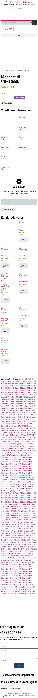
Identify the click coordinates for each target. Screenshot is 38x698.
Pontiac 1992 (26, 484)
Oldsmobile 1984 (17, 468)
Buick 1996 (32, 388)
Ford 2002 (30, 437)
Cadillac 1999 (22, 406)
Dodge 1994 (27, 433)
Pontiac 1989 (14, 589)
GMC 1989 (28, 551)
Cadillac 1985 (22, 399)
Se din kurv (19, 186)
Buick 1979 (19, 381)
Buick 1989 (18, 386)
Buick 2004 (18, 392)
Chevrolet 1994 (24, 417)
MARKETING (25, 689)
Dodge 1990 (30, 430)
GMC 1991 (14, 446)
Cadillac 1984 (14, 399)
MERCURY (19, 450)
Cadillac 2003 (22, 408)
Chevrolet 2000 (15, 421)
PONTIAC (9, 480)
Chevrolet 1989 (9, 415)
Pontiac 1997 (14, 594)
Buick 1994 (18, 388)
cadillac (10, 504)
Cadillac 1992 (14, 404)
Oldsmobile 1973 (27, 459)
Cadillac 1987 (5, 401)
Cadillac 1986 (31, 399)
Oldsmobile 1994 (27, 475)
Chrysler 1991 (31, 428)
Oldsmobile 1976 (27, 462)
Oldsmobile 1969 (17, 457)
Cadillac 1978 (33, 395)
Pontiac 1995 (17, 486)
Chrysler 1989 (14, 428)
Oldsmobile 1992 (6, 475)
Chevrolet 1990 (18, 415)
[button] (19, 35)
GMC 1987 (21, 444)
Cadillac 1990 (31, 401)
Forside (3, 70)
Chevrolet (11, 410)
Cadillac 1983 (5, 399)
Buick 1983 (11, 383)
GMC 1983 (27, 442)
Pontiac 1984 (25, 480)
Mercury (24, 450)
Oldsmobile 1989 (6, 473)
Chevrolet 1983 (19, 410)
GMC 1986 (14, 444)
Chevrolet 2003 (9, 424)
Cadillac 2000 (31, 406)
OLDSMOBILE (9, 455)
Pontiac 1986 (9, 482)
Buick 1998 (11, 390)
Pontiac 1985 (14, 587)
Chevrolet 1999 (5, 421)
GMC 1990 (8, 446)
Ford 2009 (4, 442)
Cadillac (17, 395)
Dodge (16, 430)
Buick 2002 (4, 392)
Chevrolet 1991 (28, 415)
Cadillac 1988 (14, 401)
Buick (9, 381)
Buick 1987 (4, 386)
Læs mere (4, 330)
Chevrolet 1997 (18, 419)
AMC (26, 379)
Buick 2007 (4, 395)
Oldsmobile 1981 (17, 466)
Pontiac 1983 (16, 480)
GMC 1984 (31, 549)
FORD (28, 435)
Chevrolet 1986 (15, 412)
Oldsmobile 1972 (17, 459)
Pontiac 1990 (9, 484)
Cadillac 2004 (31, 408)
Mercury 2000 (5, 453)
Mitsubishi (30, 453)
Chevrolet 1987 (24, 412)
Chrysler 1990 (23, 428)
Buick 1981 (33, 381)
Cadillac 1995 (5, 406)
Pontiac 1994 (9, 486)
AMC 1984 (4, 491)
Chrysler (29, 426)
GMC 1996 (14, 448)
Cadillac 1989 (22, 401)
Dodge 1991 (4, 433)
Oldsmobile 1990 (17, 473)
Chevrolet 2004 (18, 424)
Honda (20, 448)
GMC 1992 (21, 446)
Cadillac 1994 (31, 404)
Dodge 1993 (20, 433)
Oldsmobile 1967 (26, 455)
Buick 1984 (18, 383)
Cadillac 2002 (14, 408)
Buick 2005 (25, 392)
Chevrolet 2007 (15, 426)
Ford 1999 (10, 437)
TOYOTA (15, 488)
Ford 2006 (20, 439)
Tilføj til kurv (19, 97)
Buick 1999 (18, 390)
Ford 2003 (4, 547)
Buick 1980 (26, 381)
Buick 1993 (11, 388)
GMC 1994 (28, 553)
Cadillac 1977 (24, 395)
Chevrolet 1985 (5, 412)
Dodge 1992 (12, 433)
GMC (7, 70)
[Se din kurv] (19, 181)
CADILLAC (11, 395)
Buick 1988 (11, 386)
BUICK (13, 381)
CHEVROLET (4, 410)
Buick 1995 (25, 388)
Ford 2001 (23, 437)
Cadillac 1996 (14, 406)
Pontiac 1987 (17, 482)
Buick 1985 (25, 383)
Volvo (20, 488)
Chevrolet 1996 (9, 419)
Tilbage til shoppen (9, 209)
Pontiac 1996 (26, 486)
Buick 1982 (4, 383)
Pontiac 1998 (9, 488)
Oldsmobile (17, 455)
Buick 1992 (4, 388)
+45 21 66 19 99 (10, 632)
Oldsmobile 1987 (17, 471)
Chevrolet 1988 (18, 522)
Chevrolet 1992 (5, 417)
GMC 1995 (8, 448)
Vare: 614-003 (8, 103)
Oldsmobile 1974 (6, 462)
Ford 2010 (10, 442)
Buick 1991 (32, 386)
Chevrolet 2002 (18, 531)
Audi (6, 381)
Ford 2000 (17, 437)
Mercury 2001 (14, 453)
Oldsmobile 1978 (17, 464)
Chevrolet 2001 (24, 421)
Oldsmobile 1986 (6, 471)
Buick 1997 (4, 390)
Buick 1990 (25, 386)
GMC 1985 (8, 444)
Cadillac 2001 (5, 408)
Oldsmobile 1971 (6, 459)
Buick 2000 (25, 390)
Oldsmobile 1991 (27, 473)
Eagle (14, 435)
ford (32, 542)
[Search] (34, 22)
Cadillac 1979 (5, 397)
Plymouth (25, 477)
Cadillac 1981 (22, 397)
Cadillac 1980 (14, 397)
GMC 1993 (28, 446)
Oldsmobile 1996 (17, 477)
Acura (22, 379)
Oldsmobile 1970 (27, 457)
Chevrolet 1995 (18, 526)
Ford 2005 (14, 439)
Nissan (3, 455)
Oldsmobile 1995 (6, 477)
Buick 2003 (11, 392)
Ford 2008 (33, 439)
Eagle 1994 (19, 435)
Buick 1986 (32, 383)
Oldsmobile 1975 (17, 462)
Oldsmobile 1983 (6, 468)
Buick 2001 (32, 390)
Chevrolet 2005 (28, 424)
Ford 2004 (7, 439)
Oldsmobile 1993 (17, 475)
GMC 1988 (28, 444)
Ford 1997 (33, 435)
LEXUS (24, 448)
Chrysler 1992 (5, 430)
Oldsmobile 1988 (27, 471)
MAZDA (3, 450)
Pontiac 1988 (26, 482)
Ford (24, 435)
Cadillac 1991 (5, 404)
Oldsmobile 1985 (27, 468)
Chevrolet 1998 (28, 419)
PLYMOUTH (31, 477)
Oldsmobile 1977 (6, 464)
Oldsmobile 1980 (6, 466)
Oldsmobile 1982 (27, 466)
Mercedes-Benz (10, 450)
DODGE (12, 430)
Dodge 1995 (8, 542)
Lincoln (29, 448)
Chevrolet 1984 (29, 410)
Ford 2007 (27, 439)
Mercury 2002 (22, 453)
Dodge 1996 (8, 435)
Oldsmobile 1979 (27, 464)
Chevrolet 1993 (15, 417)
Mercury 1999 (32, 450)
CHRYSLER (23, 426)
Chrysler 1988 (5, 428)
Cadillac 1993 (22, 404)
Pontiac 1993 (14, 591)
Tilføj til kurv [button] (23, 240)
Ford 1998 (4, 437)
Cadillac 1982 (31, 397)
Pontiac (3, 480)
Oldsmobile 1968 (6, 457)
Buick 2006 (32, 392)
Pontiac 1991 (17, 484)
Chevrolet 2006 (5, 426)
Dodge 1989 (22, 430)
